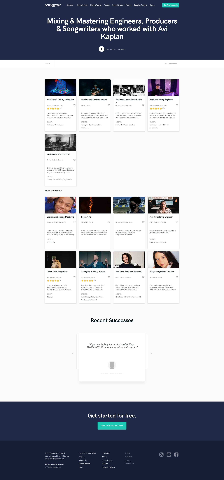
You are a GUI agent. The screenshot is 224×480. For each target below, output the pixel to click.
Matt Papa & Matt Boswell (89, 300)
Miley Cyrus (119, 297)
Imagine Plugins (140, 5)
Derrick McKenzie (163, 125)
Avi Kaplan (50, 125)
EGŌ (151, 242)
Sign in (152, 5)
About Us (83, 460)
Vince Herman (59, 125)
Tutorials (128, 457)
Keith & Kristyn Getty (87, 297)
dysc (51, 297)
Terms (127, 453)
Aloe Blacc (132, 125)
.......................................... (112, 373)
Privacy (128, 460)
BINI (140, 297)
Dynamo (49, 180)
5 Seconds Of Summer (131, 297)
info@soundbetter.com (54, 464)
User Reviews (84, 464)
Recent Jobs (82, 5)
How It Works (96, 5)
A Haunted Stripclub (160, 242)
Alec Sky (52, 242)
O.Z (48, 297)
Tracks (107, 5)
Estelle (117, 125)
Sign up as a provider (87, 453)
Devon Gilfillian (57, 180)
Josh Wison (99, 297)
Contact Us (129, 464)
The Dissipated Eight (95, 125)
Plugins (128, 5)
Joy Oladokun (67, 180)
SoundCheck (117, 5)
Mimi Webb (124, 125)
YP (48, 242)
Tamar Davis (153, 128)
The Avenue (85, 128)
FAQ (81, 467)
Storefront (106, 453)
